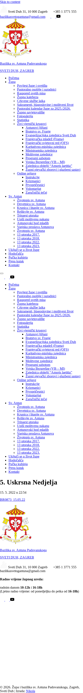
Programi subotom (38, 158)
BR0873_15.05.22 (12, 499)
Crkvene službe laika (31, 101)
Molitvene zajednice (39, 154)
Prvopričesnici (35, 185)
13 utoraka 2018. (28, 238)
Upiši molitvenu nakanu (33, 219)
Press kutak (16, 261)
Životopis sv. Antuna (31, 200)
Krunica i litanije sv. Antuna (35, 208)
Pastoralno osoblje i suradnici (36, 89)
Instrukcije (33, 177)
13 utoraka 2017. (28, 234)
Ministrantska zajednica (41, 150)
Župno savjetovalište (31, 112)
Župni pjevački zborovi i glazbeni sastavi (53, 169)
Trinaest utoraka (28, 215)
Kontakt (14, 265)
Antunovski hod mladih (33, 223)
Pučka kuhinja (18, 257)
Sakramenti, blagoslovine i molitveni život (45, 104)
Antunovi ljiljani (36, 127)
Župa (12, 82)
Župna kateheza (27, 97)
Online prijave (26, 173)
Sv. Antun (15, 196)
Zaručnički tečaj (36, 192)
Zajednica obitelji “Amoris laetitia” (49, 166)
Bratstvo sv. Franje (38, 131)
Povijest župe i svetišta (32, 85)
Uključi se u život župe (24, 250)
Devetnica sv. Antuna (31, 204)
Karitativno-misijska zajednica (46, 146)
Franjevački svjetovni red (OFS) (47, 143)
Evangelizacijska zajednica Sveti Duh (51, 135)
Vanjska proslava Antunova (35, 227)
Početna (14, 78)
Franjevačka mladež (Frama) (45, 139)
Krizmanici (33, 181)
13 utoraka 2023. (28, 246)
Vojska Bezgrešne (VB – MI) (45, 162)
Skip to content (10, 2)
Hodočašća (16, 253)
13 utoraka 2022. (28, 242)
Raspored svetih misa (31, 93)
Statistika (23, 120)
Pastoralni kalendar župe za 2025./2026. (44, 108)
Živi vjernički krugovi (31, 124)
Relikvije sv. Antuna (30, 211)
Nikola (30, 691)
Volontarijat (33, 188)
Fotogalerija (25, 116)
